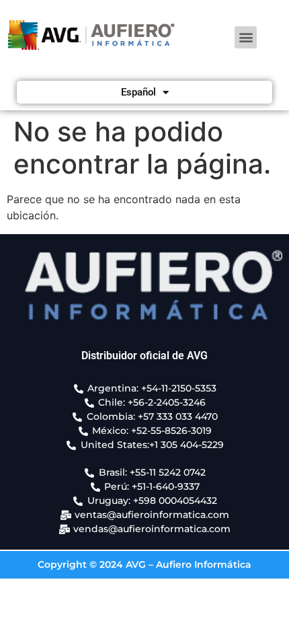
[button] (246, 37)
